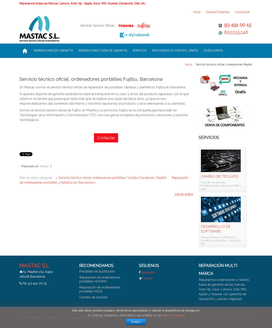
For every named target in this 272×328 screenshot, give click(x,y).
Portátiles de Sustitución (97, 271)
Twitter (147, 278)
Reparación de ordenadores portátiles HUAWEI (99, 279)
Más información (173, 315)
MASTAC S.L (34, 266)
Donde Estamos (218, 12)
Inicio (197, 12)
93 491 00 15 (237, 25)
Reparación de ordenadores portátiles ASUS (99, 289)
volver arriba (184, 194)
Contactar (242, 12)
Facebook (147, 272)
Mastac (44, 166)
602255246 (236, 32)
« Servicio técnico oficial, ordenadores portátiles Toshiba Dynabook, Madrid (111, 178)
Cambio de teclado (220, 176)
